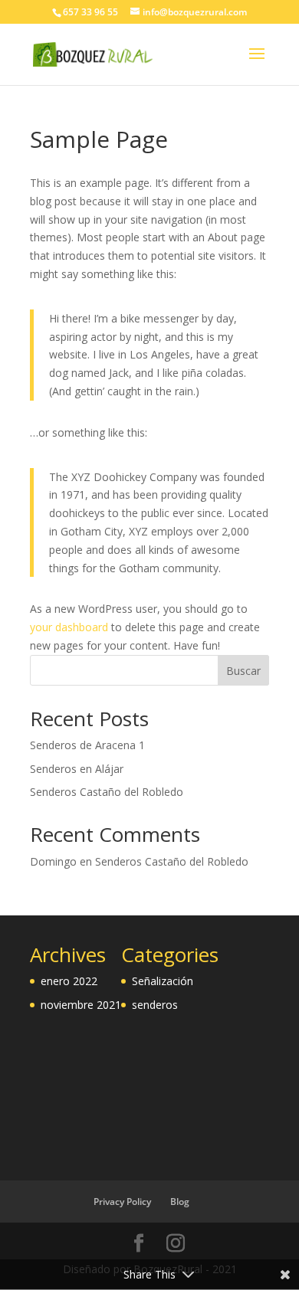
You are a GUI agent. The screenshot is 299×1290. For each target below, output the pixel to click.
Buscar (243, 670)
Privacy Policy (122, 1201)
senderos (155, 1004)
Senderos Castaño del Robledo (106, 791)
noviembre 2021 (81, 1004)
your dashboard (69, 627)
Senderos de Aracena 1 (87, 745)
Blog (179, 1201)
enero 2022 (69, 981)
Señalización (162, 981)
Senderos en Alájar (76, 768)
